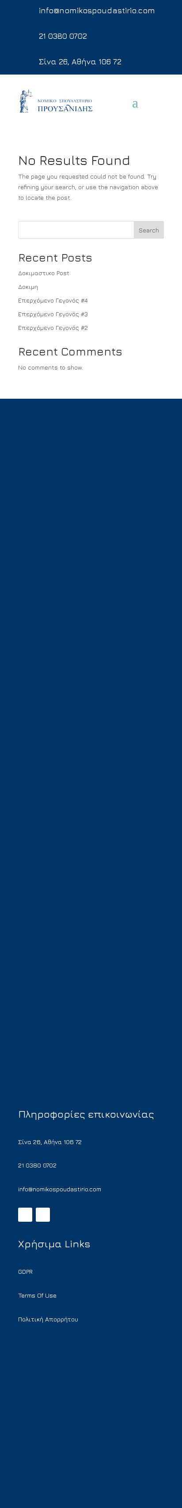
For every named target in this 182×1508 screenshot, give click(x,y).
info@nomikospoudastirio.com (97, 10)
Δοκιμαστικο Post (43, 273)
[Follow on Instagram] (43, 1215)
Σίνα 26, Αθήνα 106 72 (80, 61)
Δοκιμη (28, 286)
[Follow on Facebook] (25, 1215)
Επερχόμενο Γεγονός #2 (53, 327)
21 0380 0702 (63, 36)
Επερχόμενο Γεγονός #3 (53, 314)
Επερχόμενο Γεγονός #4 (53, 300)
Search (149, 230)
